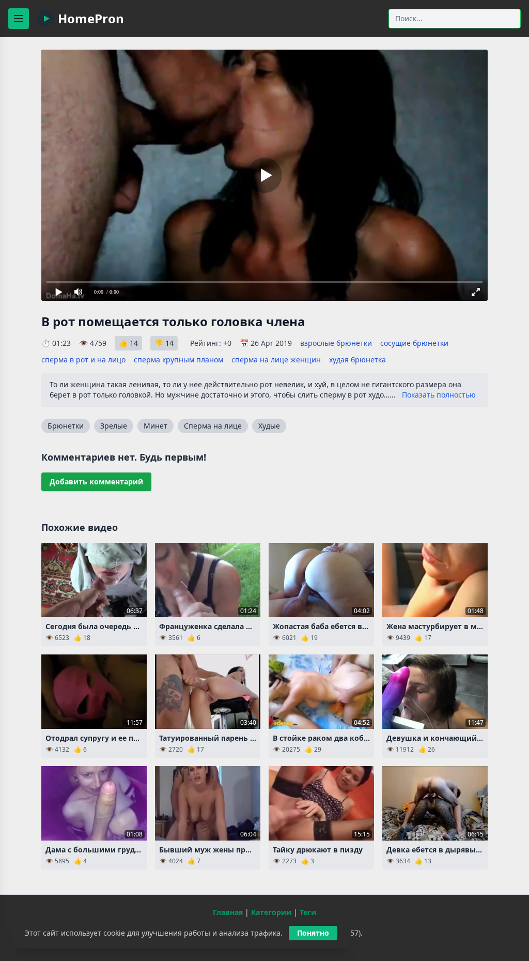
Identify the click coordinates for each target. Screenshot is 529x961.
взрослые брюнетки (336, 343)
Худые (269, 426)
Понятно (313, 933)
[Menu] (18, 18)
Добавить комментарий (96, 481)
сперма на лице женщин (276, 359)
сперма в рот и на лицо (83, 359)
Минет (155, 426)
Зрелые (113, 426)
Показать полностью (439, 395)
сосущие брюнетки (414, 343)
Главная (228, 912)
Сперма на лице (213, 426)
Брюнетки (66, 426)
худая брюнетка (357, 359)
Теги (308, 912)
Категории (271, 912)
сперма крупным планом (178, 359)
